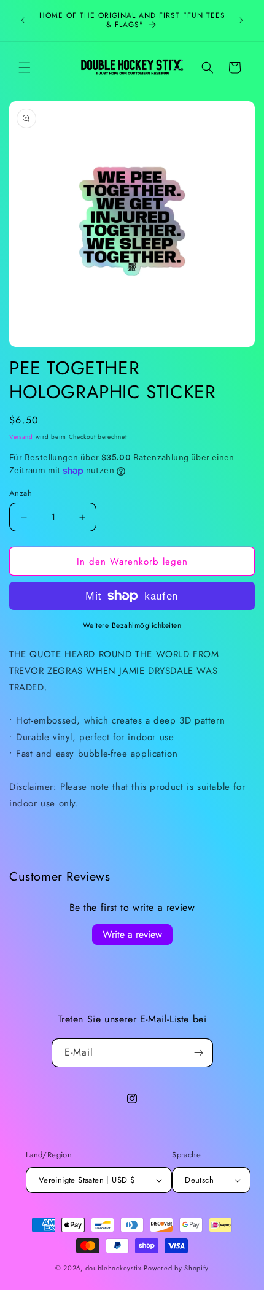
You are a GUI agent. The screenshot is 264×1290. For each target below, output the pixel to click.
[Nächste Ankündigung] (241, 20)
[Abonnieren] (198, 1052)
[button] (24, 67)
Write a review (132, 934)
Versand (21, 436)
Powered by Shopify (176, 1268)
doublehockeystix (113, 1268)
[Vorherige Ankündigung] (22, 20)
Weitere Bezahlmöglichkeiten (132, 625)
